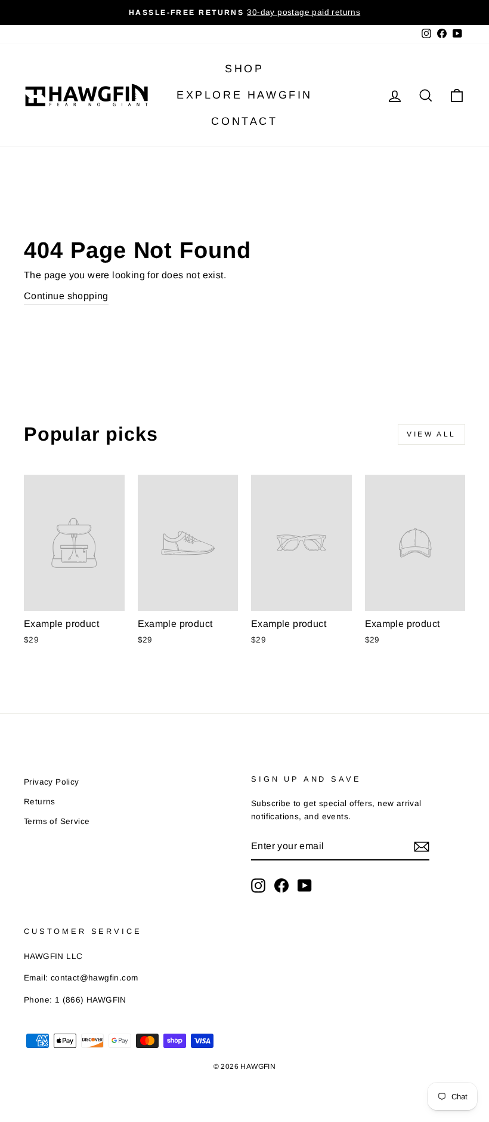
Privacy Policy (51, 781)
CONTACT (244, 121)
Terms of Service (56, 821)
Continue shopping (66, 296)
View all (431, 434)
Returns (39, 801)
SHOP (244, 69)
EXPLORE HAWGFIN (244, 95)
